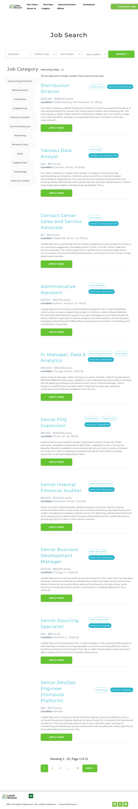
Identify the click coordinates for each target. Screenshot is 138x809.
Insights (46, 8)
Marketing (20, 135)
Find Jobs (48, 4)
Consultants (89, 4)
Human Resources (20, 126)
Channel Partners (66, 4)
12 (78, 768)
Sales (20, 153)
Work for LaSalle (20, 180)
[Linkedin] (114, 804)
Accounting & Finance (20, 81)
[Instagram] (120, 804)
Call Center (20, 99)
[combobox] (43, 54)
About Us (31, 8)
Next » (90, 768)
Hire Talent (32, 4)
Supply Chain (20, 162)
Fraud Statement (68, 804)
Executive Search (20, 117)
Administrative (20, 90)
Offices (60, 8)
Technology (20, 171)
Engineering (20, 108)
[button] (31, 796)
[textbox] (49, 54)
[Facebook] (125, 804)
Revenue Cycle (20, 144)
